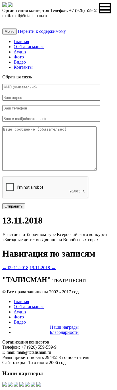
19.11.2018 (43, 267)
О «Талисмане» (29, 46)
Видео (20, 62)
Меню (9, 31)
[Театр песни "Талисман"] (5, 5)
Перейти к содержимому (42, 31)
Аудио (20, 51)
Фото (19, 56)
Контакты (23, 67)
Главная (21, 41)
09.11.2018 (15, 267)
